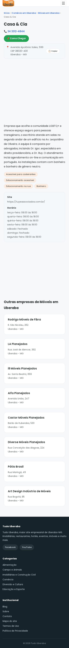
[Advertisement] (34, 266)
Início (7, 13)
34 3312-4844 (16, 31)
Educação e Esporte (14, 589)
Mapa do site (10, 621)
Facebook (10, 547)
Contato (7, 616)
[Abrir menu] (63, 3)
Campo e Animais (12, 569)
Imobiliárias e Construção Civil (19, 574)
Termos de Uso (11, 626)
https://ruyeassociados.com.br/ (26, 201)
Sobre (6, 611)
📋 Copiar (52, 51)
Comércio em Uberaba (24, 13)
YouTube (27, 547)
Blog (5, 606)
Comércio (8, 579)
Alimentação (10, 564)
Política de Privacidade (15, 630)
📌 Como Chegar (16, 38)
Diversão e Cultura (13, 584)
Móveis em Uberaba (49, 13)
